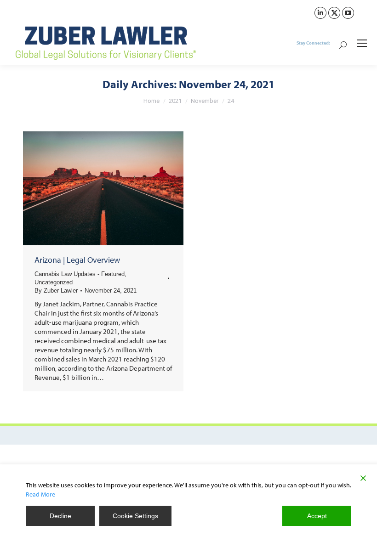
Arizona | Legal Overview (77, 259)
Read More (40, 494)
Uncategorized (53, 282)
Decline (60, 515)
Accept (317, 515)
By (56, 290)
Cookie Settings (135, 515)
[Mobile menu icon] (362, 43)
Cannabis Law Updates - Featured (79, 274)
